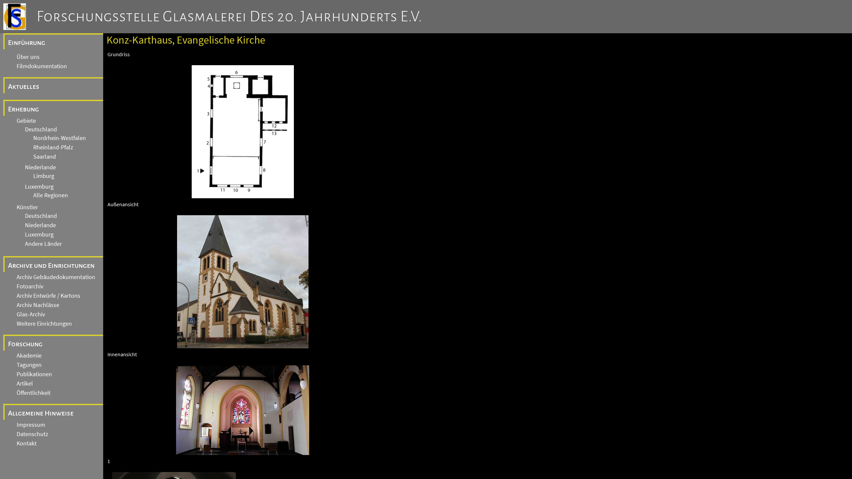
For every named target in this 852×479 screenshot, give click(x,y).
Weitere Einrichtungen (44, 323)
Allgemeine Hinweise (41, 413)
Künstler (27, 207)
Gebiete (26, 120)
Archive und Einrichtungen (51, 265)
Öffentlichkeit (34, 393)
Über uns (28, 57)
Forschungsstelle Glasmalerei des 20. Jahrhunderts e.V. (229, 17)
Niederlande (40, 167)
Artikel (25, 383)
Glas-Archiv (31, 314)
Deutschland (41, 129)
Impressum (31, 424)
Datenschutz (32, 434)
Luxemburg (39, 186)
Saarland (44, 156)
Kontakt (27, 443)
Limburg (43, 176)
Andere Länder (43, 243)
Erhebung (23, 109)
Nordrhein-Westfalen (59, 138)
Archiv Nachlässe (38, 305)
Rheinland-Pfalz (53, 147)
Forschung (25, 344)
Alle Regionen (50, 195)
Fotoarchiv (30, 286)
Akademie (29, 355)
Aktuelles (23, 86)
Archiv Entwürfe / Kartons (48, 295)
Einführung (26, 42)
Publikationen (34, 374)
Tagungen (29, 365)
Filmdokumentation (42, 66)
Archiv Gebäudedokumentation (56, 277)
